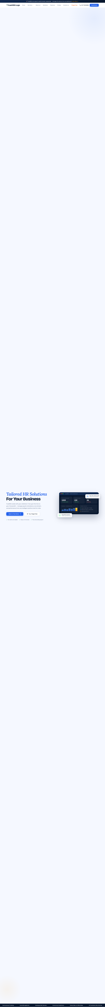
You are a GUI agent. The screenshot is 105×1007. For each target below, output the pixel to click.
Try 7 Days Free (33, 514)
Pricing (59, 5)
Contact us (66, 5)
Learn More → (75, 1)
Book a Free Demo (14, 514)
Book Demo (94, 5)
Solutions (45, 5)
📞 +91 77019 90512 (84, 5)
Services (30, 5)
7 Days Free (74, 5)
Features (52, 5)
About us (38, 5)
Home (23, 5)
